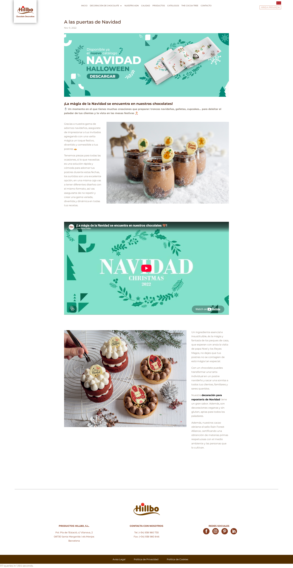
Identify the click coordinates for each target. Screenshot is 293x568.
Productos (158, 6)
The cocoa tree (189, 6)
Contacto (206, 6)
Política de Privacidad (146, 559)
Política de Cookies (177, 559)
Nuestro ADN (132, 6)
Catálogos (173, 6)
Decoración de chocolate (104, 6)
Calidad (145, 6)
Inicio (84, 6)
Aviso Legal (119, 559)
